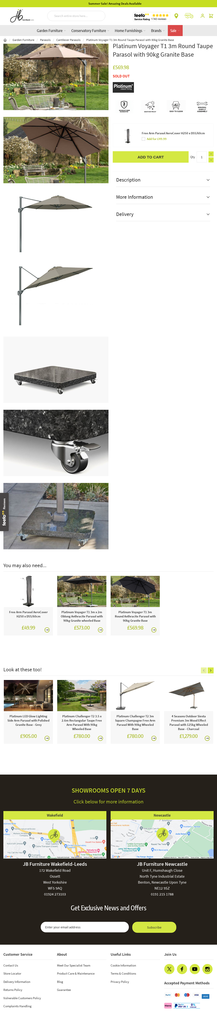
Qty (192, 157)
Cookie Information (123, 965)
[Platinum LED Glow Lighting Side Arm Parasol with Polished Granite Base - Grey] (28, 695)
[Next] (211, 670)
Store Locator (12, 973)
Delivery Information (16, 982)
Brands (156, 30)
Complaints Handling (17, 1006)
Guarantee (64, 990)
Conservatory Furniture (89, 30)
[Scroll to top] (205, 995)
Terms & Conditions (123, 973)
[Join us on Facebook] (182, 969)
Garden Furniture (50, 30)
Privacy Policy (120, 982)
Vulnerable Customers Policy (22, 998)
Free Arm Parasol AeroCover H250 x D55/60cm (173, 133)
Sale (173, 30)
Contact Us (10, 965)
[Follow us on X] (169, 969)
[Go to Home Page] (5, 40)
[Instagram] (207, 969)
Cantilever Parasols (68, 40)
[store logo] (22, 15)
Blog (60, 982)
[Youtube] (195, 969)
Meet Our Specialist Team (73, 965)
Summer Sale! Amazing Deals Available (108, 3)
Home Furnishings (129, 30)
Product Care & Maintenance (76, 973)
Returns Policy (12, 990)
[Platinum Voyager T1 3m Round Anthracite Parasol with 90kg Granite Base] (135, 591)
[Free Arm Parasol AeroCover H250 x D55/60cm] (28, 591)
